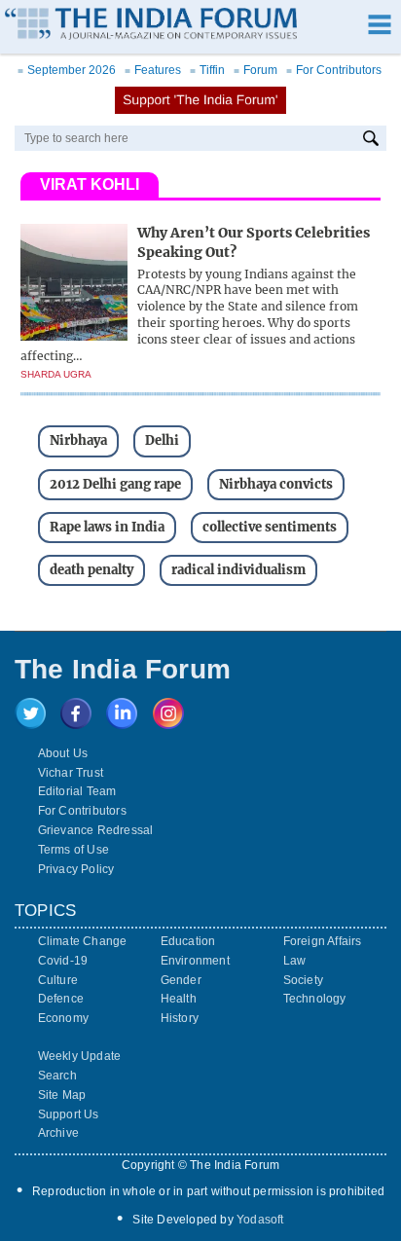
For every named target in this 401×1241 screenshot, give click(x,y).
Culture (58, 980)
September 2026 (67, 70)
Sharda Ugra (55, 374)
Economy (63, 1018)
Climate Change (83, 941)
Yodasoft (260, 1219)
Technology (314, 998)
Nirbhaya (78, 440)
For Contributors (334, 70)
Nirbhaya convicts (276, 484)
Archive (58, 1133)
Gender (181, 980)
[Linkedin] (121, 723)
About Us (63, 753)
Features (153, 70)
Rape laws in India (107, 527)
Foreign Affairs (322, 941)
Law (295, 960)
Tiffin (207, 70)
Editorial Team (77, 791)
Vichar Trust (70, 773)
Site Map (62, 1095)
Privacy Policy (76, 869)
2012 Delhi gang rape (115, 484)
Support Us (68, 1114)
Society (303, 980)
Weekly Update (80, 1056)
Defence (61, 998)
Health (179, 998)
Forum (255, 70)
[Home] (151, 26)
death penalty (91, 570)
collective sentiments (269, 527)
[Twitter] (30, 723)
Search (57, 1075)
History (180, 1018)
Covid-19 (63, 960)
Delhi (162, 440)
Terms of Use (73, 850)
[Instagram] (168, 723)
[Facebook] (75, 723)
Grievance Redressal (96, 830)
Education (188, 941)
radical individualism (238, 570)
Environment (195, 960)
